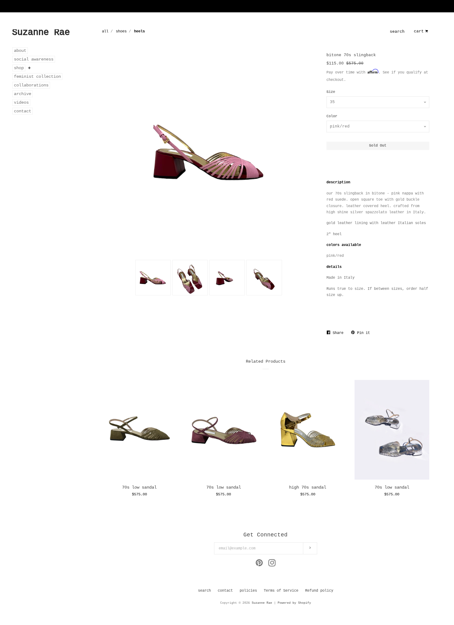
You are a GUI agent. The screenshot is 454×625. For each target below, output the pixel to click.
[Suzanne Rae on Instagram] (272, 565)
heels (139, 31)
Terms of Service (281, 591)
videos (21, 102)
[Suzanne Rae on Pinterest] (259, 565)
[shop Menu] (29, 68)
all (105, 31)
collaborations (31, 85)
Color (331, 116)
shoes (121, 31)
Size (330, 92)
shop (19, 67)
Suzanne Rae (262, 603)
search (397, 31)
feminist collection (37, 76)
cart (419, 31)
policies (248, 591)
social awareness (33, 59)
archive (22, 93)
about (20, 50)
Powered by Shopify (294, 603)
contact (22, 111)
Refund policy (319, 591)
